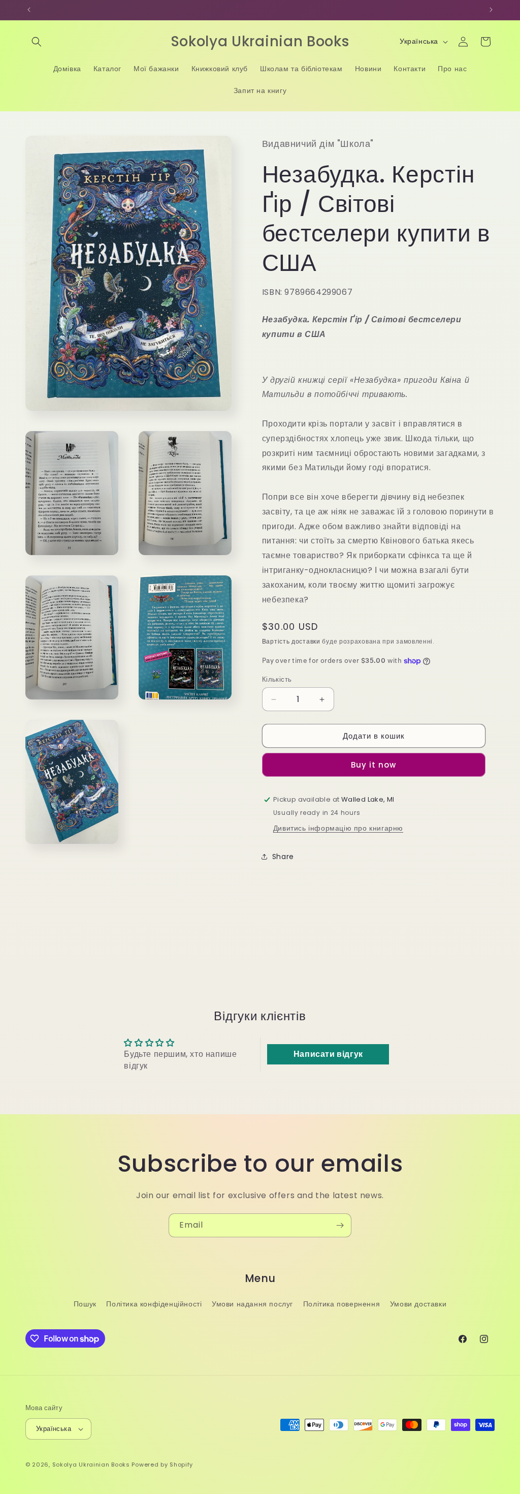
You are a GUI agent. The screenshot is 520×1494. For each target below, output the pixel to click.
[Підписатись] (340, 1225)
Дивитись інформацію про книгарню (338, 828)
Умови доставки (418, 1304)
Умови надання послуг (252, 1304)
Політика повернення (341, 1304)
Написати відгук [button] (328, 1054)
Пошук (85, 1304)
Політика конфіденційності (154, 1304)
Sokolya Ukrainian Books (91, 1464)
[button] (36, 42)
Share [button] (283, 856)
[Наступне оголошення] (491, 9)
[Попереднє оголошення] (29, 9)
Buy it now (373, 764)
